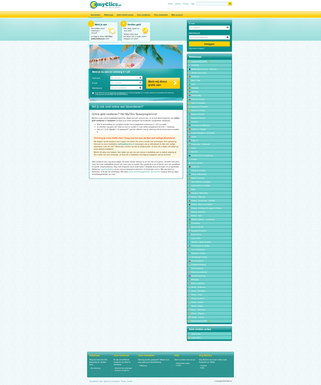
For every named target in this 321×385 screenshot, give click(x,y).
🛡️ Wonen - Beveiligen (197, 291)
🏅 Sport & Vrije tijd (196, 227)
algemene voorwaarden (118, 93)
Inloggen (209, 44)
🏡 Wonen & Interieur (196, 298)
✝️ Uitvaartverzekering (197, 276)
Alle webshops (96, 368)
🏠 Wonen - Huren (195, 294)
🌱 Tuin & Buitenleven (197, 249)
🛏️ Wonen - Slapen (196, 306)
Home (170, 4)
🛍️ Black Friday (194, 80)
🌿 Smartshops (194, 223)
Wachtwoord (97, 88)
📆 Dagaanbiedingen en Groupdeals (202, 133)
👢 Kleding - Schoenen (197, 212)
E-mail (94, 83)
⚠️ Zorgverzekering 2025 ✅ (199, 321)
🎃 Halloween (194, 88)
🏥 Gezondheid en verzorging (199, 182)
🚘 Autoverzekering (196, 261)
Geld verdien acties (125, 15)
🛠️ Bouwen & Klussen (197, 118)
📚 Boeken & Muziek (196, 114)
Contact (178, 4)
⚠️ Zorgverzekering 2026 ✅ (199, 61)
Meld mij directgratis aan (157, 83)
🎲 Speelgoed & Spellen (197, 230)
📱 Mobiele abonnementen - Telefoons (203, 69)
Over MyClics (93, 381)
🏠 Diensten (193, 151)
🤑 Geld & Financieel (196, 178)
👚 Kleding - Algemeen (197, 197)
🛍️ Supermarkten (195, 234)
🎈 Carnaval (193, 121)
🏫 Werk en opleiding (196, 283)
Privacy (186, 4)
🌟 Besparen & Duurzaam (198, 106)
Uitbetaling (143, 365)
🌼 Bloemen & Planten (197, 110)
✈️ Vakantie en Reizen (197, 253)
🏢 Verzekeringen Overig (198, 257)
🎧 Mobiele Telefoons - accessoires (202, 219)
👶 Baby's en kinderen (197, 103)
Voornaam (96, 78)
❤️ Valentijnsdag (195, 95)
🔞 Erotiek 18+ (194, 166)
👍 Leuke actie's (195, 337)
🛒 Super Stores (195, 238)
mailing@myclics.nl (126, 144)
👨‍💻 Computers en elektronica (199, 125)
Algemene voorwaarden (112, 381)
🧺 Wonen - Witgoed (196, 313)
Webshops (108, 15)
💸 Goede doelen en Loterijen (199, 185)
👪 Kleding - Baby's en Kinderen (200, 204)
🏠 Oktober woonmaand (197, 73)
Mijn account (177, 15)
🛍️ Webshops (194, 279)
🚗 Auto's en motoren (197, 99)
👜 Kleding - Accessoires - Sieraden (202, 200)
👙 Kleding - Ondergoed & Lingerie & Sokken (205, 208)
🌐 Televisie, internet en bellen (200, 242)
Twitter (202, 368)
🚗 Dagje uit (193, 140)
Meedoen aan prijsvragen (123, 368)
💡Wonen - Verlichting (197, 309)
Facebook (203, 365)
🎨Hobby (192, 189)
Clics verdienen (143, 15)
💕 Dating (192, 136)
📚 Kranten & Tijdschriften (198, 193)
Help (192, 4)
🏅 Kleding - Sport (195, 215)
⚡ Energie (193, 159)
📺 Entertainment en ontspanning (201, 155)
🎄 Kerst (192, 84)
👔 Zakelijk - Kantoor (196, 317)
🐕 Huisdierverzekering (197, 264)
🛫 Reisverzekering (196, 268)
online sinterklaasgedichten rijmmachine (144, 171)
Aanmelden (95, 15)
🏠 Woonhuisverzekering (198, 272)
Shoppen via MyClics (122, 370)
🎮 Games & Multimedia (198, 174)
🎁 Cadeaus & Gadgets (197, 129)
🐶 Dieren (192, 148)
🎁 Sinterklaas (194, 76)
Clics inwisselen (161, 15)
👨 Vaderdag (193, 91)
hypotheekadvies (107, 169)
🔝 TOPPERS (194, 65)
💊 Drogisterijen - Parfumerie (199, 144)
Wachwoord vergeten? (197, 48)
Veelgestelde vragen (183, 363)
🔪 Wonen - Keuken (196, 302)
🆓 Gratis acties (194, 334)
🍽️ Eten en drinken (196, 163)
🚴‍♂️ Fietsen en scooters (197, 170)
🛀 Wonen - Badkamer (197, 287)
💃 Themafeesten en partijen (199, 245)
